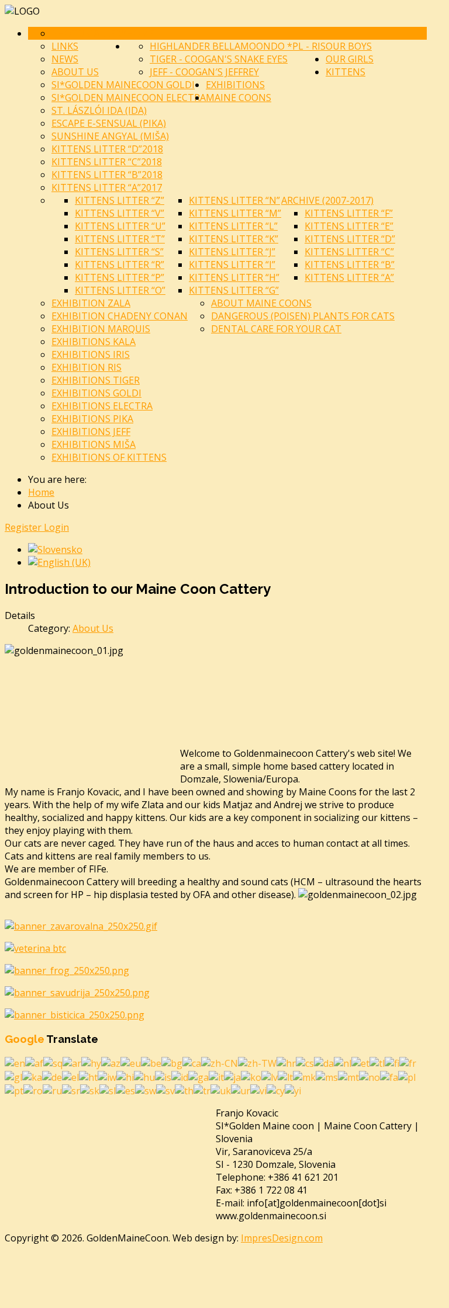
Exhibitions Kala (93, 341)
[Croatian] (286, 1062)
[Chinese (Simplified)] (219, 1062)
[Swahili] (145, 1090)
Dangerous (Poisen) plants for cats (303, 315)
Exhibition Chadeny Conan (119, 315)
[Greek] (70, 1076)
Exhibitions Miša (93, 444)
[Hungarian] (144, 1076)
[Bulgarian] (171, 1062)
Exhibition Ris (86, 367)
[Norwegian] (369, 1076)
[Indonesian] (179, 1076)
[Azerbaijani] (110, 1062)
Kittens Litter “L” (233, 226)
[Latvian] (269, 1076)
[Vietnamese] (258, 1090)
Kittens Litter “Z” (119, 200)
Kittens (345, 71)
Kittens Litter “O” (120, 290)
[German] (52, 1076)
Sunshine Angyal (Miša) (110, 136)
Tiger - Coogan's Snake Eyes (219, 59)
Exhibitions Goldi (96, 393)
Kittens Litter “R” (119, 264)
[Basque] (130, 1062)
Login (56, 527)
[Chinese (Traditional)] (257, 1062)
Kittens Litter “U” (120, 226)
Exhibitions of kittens (109, 457)
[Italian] (216, 1076)
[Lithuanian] (285, 1076)
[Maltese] (348, 1076)
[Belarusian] (151, 1062)
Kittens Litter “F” (349, 213)
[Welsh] (276, 1090)
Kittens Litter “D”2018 (107, 148)
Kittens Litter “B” (350, 264)
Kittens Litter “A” (349, 277)
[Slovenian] (107, 1090)
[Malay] (327, 1076)
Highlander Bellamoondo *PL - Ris (238, 46)
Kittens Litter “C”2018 (106, 161)
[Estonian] (360, 1062)
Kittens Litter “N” (234, 200)
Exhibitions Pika (92, 418)
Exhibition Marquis (100, 328)
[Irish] (198, 1076)
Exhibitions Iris (90, 354)
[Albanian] (53, 1062)
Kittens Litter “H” (234, 277)
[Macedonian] (304, 1076)
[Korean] (251, 1076)
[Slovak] (89, 1090)
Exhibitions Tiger (95, 380)
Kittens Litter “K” (233, 238)
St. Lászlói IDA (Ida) (99, 110)
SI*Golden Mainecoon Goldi (123, 84)
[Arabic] (72, 1062)
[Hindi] (125, 1076)
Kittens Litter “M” (235, 213)
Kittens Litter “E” (349, 226)
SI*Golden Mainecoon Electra (128, 97)
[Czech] (305, 1062)
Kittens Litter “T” (120, 238)
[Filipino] (377, 1062)
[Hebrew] (107, 1076)
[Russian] (52, 1090)
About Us (75, 71)
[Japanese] (232, 1076)
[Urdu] (240, 1090)
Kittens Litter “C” (349, 251)
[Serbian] (71, 1090)
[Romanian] (33, 1090)
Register (24, 527)
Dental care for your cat (276, 328)
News (64, 59)
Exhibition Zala (90, 303)
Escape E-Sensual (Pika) (108, 123)
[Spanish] (125, 1090)
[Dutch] (342, 1062)
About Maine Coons (261, 303)
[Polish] (407, 1076)
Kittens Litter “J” (232, 251)
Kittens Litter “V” (119, 213)
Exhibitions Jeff (90, 431)
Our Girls (350, 59)
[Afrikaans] (34, 1062)
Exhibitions (235, 84)
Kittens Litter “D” (350, 238)
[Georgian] (32, 1076)
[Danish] (324, 1062)
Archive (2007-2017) (327, 200)
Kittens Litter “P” (119, 277)
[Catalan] (191, 1062)
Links (64, 46)
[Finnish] (392, 1062)
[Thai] (184, 1090)
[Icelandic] (163, 1076)
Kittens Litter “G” (234, 290)
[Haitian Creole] (88, 1076)
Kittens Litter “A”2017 (106, 187)
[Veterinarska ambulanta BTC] (35, 948)
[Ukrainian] (220, 1090)
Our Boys (349, 46)
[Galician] (13, 1076)
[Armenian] (91, 1062)
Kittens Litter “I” (232, 264)
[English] (15, 1062)
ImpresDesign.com (282, 1238)
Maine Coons (238, 97)
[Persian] (389, 1076)
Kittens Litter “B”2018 (107, 174)
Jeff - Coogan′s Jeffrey (204, 71)
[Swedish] (165, 1090)
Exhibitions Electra (102, 405)
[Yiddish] (293, 1090)
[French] (407, 1062)
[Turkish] (202, 1090)
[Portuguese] (14, 1090)
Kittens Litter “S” (119, 251)
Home (140, 33)
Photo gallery (88, 33)
